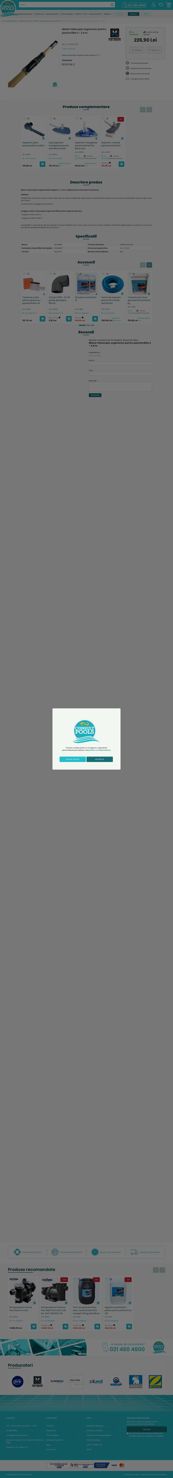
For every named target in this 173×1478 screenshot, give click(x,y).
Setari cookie (73, 759)
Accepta (99, 759)
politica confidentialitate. (100, 750)
